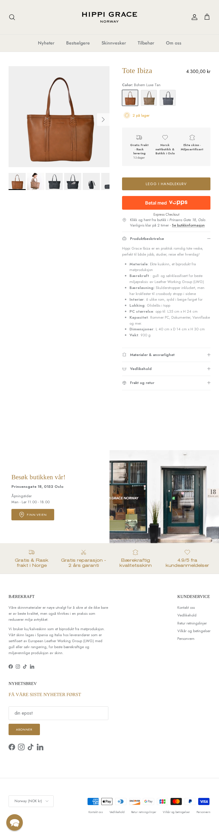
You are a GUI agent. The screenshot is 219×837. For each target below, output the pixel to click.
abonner (24, 729)
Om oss (173, 43)
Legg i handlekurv (166, 184)
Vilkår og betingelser (193, 631)
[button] (14, 822)
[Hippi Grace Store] (109, 17)
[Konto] (193, 17)
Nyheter (46, 43)
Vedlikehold (186, 615)
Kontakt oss (186, 607)
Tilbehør (146, 43)
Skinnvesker (114, 43)
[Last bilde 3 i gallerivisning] (59, 116)
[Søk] (12, 17)
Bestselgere (78, 43)
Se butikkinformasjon (188, 225)
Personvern (185, 638)
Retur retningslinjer (192, 623)
